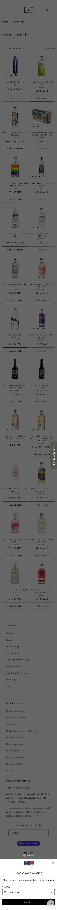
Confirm (28, 902)
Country (6, 886)
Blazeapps (30, 855)
